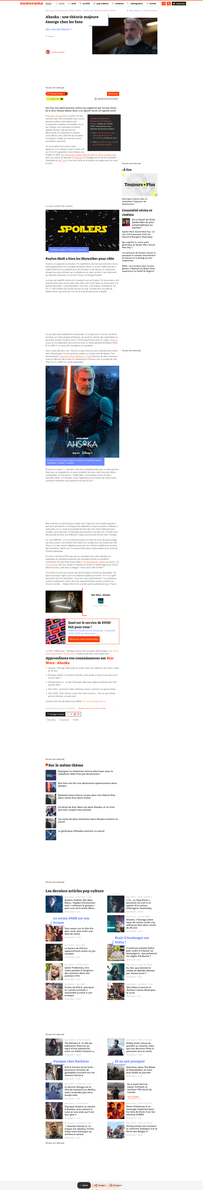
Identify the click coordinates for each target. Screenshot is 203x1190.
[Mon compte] (164, 3)
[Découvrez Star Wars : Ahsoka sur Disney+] (100, 603)
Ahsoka (78, 157)
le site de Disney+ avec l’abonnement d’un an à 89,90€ (104, 135)
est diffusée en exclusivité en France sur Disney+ (100, 121)
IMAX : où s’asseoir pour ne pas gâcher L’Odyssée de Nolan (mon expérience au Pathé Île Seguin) (138, 268)
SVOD (76, 719)
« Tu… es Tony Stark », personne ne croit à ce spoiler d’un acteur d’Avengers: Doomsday (139, 904)
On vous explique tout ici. (94, 701)
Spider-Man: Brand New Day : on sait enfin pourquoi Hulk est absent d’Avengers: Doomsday (138, 234)
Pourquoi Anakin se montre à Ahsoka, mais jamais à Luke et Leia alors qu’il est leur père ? (80, 1110)
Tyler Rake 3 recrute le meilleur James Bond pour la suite (141, 990)
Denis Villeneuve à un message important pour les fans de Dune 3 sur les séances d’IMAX (140, 1110)
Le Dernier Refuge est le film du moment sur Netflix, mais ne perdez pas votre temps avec (80, 1091)
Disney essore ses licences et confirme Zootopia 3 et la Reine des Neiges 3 (141, 1129)
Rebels (102, 561)
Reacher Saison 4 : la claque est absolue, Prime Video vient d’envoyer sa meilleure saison (79, 1130)
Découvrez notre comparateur (84, 639)
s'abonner (180, 3)
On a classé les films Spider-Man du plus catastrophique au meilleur (143, 223)
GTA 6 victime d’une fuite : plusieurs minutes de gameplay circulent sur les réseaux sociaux (80, 1071)
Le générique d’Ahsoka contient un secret (81, 831)
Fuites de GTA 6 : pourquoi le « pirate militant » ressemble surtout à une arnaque (79, 991)
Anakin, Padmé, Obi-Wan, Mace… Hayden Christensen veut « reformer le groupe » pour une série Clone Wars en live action (80, 904)
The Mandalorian (90, 561)
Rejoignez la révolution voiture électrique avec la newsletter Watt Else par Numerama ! (85, 772)
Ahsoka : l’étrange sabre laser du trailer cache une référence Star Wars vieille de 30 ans (141, 923)
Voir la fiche (133, 1096)
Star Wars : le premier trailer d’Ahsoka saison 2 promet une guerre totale (81, 689)
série (56, 115)
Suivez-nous (113, 94)
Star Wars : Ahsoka (100, 595)
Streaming (64, 719)
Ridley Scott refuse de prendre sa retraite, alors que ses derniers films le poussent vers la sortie (140, 1047)
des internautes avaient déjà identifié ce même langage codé (88, 154)
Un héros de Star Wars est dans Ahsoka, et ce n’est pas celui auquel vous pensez (86, 808)
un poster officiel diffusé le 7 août (75, 356)
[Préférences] (169, 3)
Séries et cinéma (150, 10)
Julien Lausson (57, 52)
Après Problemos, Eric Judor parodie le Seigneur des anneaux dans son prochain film (79, 971)
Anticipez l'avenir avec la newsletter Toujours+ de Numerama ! (134, 201)
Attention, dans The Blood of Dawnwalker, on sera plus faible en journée (140, 1070)
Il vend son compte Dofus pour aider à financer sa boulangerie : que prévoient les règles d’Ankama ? (141, 952)
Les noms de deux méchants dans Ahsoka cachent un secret (88, 820)
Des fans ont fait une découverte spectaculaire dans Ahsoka (87, 784)
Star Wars (62, 160)
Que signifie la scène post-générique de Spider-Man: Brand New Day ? (138, 245)
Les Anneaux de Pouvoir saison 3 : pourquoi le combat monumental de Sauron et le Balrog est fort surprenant (139, 257)
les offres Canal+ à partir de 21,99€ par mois (105, 143)
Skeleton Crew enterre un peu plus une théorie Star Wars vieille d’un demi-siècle (86, 796)
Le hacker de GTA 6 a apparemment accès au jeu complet (80, 951)
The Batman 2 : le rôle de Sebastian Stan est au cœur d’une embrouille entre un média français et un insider (80, 1047)
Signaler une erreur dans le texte (92, 708)
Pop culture (135, 10)
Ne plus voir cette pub (55, 87)
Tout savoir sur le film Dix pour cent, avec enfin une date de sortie (79, 931)
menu (48, 3)
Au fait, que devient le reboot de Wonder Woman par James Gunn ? (140, 971)
